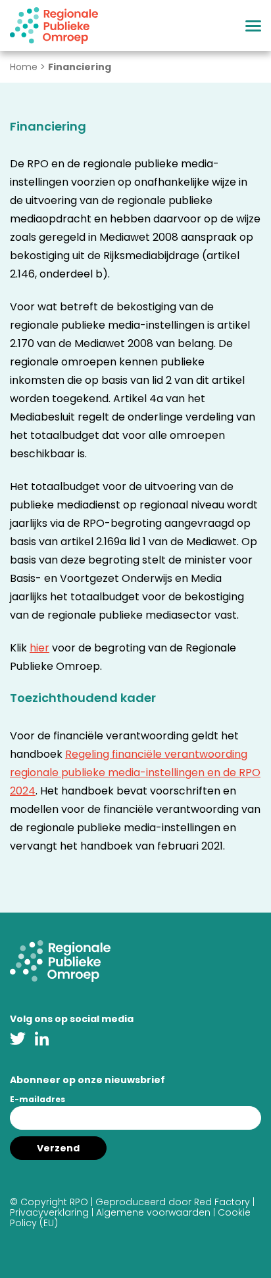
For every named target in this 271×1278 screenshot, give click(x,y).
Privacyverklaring (49, 1212)
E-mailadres (37, 1099)
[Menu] (253, 25)
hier (39, 647)
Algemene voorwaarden (153, 1212)
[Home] (54, 25)
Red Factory (222, 1201)
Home (23, 66)
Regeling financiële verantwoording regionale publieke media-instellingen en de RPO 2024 (135, 772)
